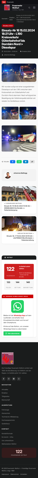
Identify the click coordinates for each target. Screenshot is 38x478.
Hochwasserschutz (8, 420)
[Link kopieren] (32, 161)
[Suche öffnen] (29, 7)
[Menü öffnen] (34, 7)
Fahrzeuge (5, 410)
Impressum (5, 474)
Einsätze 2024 (11, 18)
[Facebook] (3, 379)
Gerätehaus (6, 424)
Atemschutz (6, 413)
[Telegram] (14, 379)
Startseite (4, 18)
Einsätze (4, 393)
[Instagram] (9, 379)
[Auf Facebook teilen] (12, 161)
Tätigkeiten (5, 396)
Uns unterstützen (8, 440)
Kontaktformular (7, 433)
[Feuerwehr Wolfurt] (7, 7)
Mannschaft (6, 400)
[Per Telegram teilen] (25, 161)
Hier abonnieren (14, 333)
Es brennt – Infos (7, 437)
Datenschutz (15, 474)
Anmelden (23, 474)
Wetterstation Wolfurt (9, 444)
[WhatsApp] (19, 379)
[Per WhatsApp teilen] (19, 161)
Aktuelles (5, 389)
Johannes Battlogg (9, 55)
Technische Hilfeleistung (10, 417)
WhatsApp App (19, 315)
